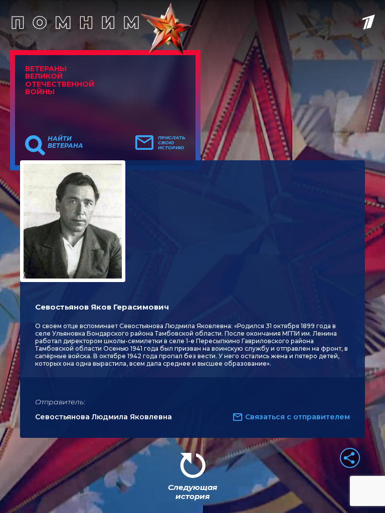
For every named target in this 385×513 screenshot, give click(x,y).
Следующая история (192, 491)
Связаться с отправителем (297, 416)
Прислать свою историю (171, 142)
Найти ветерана (65, 142)
